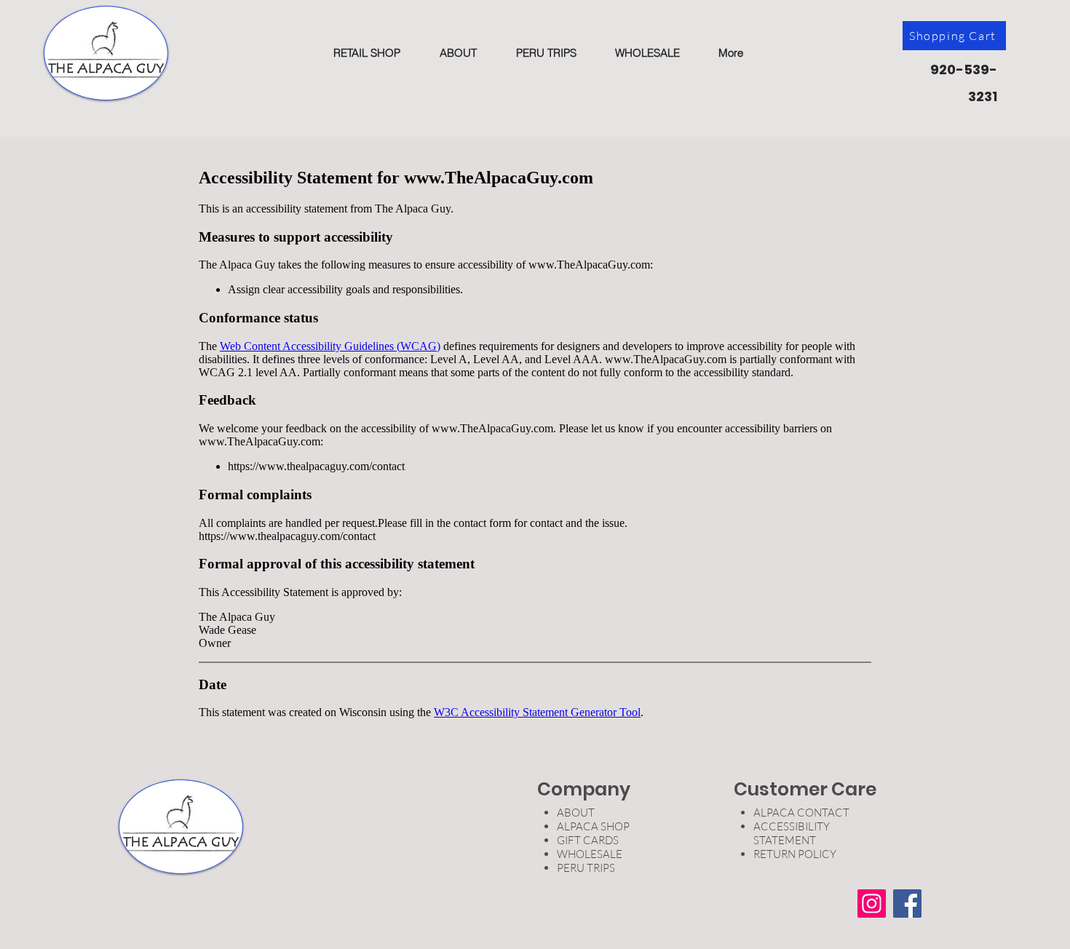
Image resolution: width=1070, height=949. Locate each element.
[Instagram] (871, 903)
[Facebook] (907, 903)
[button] (366, 52)
